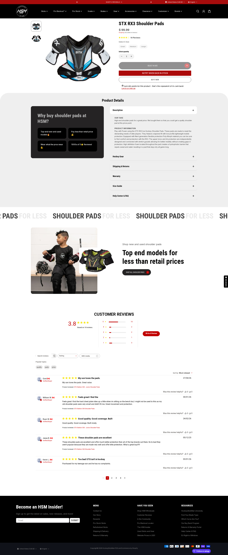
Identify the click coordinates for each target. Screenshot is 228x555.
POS (116, 548)
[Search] (197, 11)
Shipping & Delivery (101, 531)
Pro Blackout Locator (145, 523)
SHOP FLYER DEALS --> (114, 2)
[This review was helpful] (185, 392)
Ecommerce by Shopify (129, 548)
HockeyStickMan (109, 548)
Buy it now (155, 80)
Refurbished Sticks (100, 527)
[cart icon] (209, 11)
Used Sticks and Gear (145, 531)
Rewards (96, 519)
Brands (177, 11)
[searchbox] (44, 356)
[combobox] (68, 356)
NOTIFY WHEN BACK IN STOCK (155, 73)
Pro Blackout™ (59, 11)
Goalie (90, 11)
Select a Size (124, 42)
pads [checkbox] (47, 367)
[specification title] (52, 133)
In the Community (144, 519)
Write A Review (151, 333)
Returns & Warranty (100, 535)
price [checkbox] (54, 367)
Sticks (43, 11)
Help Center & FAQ (188, 531)
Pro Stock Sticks (99, 523)
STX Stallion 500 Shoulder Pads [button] (84, 408)
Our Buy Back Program (190, 523)
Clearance (146, 11)
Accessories (130, 11)
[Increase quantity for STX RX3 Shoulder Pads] (131, 56)
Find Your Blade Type (189, 515)
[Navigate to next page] (124, 478)
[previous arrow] (48, 55)
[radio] (123, 46)
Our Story (97, 515)
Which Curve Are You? (190, 519)
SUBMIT (75, 520)
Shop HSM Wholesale (145, 511)
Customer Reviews (144, 515)
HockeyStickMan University (192, 511)
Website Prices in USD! (146, 535)
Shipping (121, 32)
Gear (115, 11)
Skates (103, 11)
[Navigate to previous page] (103, 478)
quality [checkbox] (39, 367)
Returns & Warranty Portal (191, 527)
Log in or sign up (128, 88)
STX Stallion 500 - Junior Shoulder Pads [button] (87, 387)
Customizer (162, 11)
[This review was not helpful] (190, 392)
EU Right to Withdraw (189, 535)
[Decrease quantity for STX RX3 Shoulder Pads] (121, 56)
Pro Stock (76, 11)
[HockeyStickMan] (22, 11)
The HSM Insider (143, 527)
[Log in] (203, 11)
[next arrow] (108, 55)
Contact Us (97, 511)
